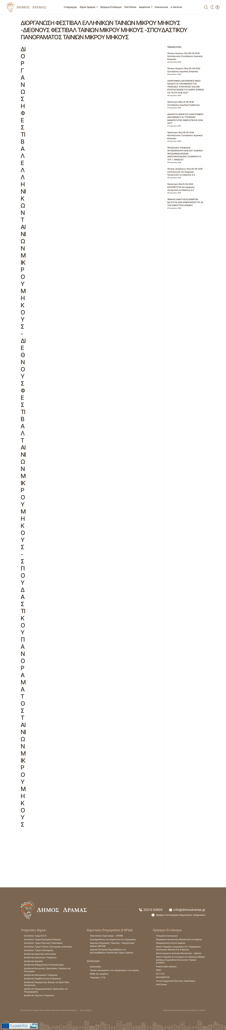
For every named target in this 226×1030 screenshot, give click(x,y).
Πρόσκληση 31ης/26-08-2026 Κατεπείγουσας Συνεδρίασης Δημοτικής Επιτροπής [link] (185, 135)
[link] (26, 7)
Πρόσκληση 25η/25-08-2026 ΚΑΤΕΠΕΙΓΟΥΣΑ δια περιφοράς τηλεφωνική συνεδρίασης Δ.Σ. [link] (181, 187)
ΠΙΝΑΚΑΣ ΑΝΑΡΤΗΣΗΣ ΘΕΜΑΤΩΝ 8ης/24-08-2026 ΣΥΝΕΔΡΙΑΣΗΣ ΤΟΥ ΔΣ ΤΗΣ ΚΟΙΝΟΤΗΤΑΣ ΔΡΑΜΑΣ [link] (185, 202)
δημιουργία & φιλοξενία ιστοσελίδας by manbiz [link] (184, 1010)
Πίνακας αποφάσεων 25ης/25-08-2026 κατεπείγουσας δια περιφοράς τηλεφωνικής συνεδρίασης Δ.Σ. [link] (185, 172)
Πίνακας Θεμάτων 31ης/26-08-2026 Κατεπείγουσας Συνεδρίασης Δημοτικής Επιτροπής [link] (185, 56)
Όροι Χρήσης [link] (86, 1010)
